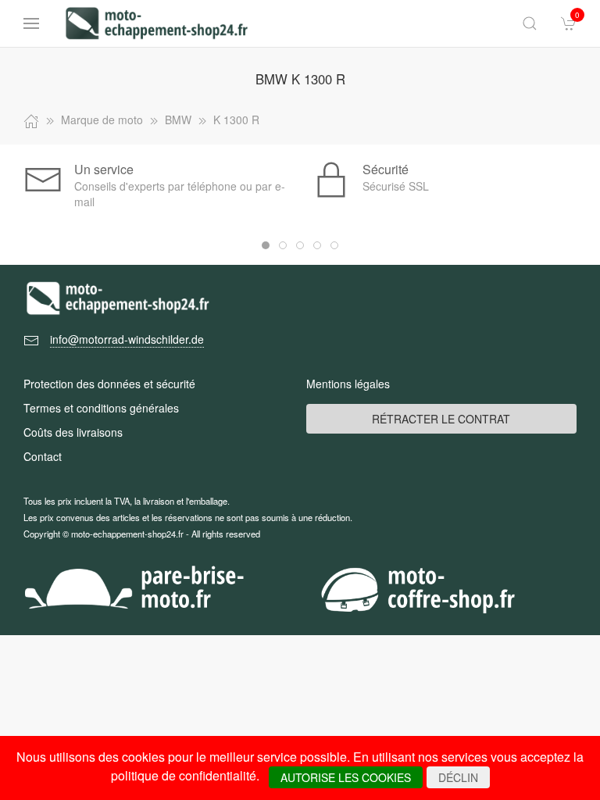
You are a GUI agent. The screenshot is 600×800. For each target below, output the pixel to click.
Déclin (458, 777)
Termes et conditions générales (101, 408)
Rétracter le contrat (441, 419)
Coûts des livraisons (73, 432)
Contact (42, 456)
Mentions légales (348, 383)
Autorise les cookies (345, 777)
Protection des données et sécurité (109, 383)
